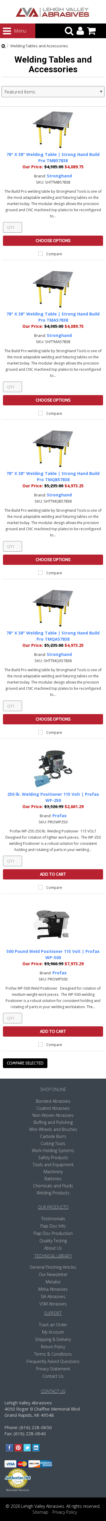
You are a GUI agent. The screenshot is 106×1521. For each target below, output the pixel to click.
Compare (54, 253)
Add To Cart (53, 874)
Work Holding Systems (53, 1150)
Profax (59, 815)
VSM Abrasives (53, 1304)
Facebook (9, 1447)
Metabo (53, 1282)
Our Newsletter (53, 1274)
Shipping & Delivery (53, 1339)
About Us (53, 1248)
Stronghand (59, 176)
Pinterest (18, 1447)
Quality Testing (53, 1240)
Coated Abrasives (53, 1108)
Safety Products (53, 1157)
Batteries (53, 1178)
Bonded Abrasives (53, 1101)
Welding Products (53, 1193)
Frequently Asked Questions (53, 1361)
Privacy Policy (64, 1512)
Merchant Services (17, 1490)
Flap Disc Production (53, 1233)
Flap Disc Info (53, 1226)
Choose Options (53, 240)
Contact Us (53, 1376)
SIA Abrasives (53, 1296)
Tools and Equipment (53, 1164)
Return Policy (53, 1346)
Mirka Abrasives (53, 1289)
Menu (14, 31)
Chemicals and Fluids (53, 1185)
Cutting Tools (53, 1143)
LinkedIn (36, 1447)
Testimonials (53, 1218)
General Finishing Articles (53, 1267)
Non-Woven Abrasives (53, 1115)
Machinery (53, 1171)
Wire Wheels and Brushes (53, 1129)
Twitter (27, 1447)
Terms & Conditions (53, 1354)
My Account (53, 1332)
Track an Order (53, 1324)
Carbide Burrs (53, 1136)
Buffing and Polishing (53, 1122)
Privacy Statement (53, 1368)
